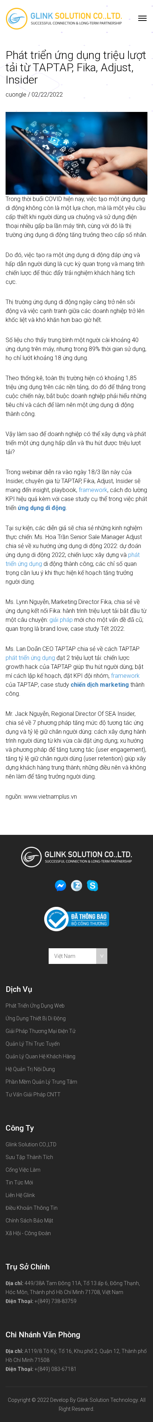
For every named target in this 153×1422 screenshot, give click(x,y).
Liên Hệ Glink (20, 1195)
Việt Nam (64, 956)
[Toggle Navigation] (142, 18)
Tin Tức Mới (19, 1182)
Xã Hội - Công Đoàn (28, 1233)
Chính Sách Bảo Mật (29, 1221)
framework (93, 490)
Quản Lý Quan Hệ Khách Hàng (40, 1056)
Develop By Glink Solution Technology (94, 1400)
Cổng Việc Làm (23, 1170)
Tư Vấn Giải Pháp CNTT (33, 1094)
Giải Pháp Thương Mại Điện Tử (40, 1031)
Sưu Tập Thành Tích (29, 1157)
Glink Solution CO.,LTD (31, 1144)
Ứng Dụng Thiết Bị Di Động (36, 1018)
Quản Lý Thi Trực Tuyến (33, 1044)
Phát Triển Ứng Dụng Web (35, 1006)
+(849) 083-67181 (55, 1369)
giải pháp (61, 619)
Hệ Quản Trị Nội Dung (30, 1069)
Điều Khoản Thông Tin (32, 1208)
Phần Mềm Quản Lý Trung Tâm (41, 1082)
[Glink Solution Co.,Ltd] (64, 18)
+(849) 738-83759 (55, 1301)
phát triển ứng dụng (30, 657)
